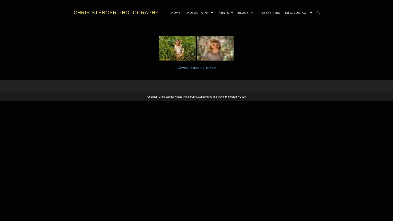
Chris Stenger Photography (116, 12)
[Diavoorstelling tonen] (196, 67)
